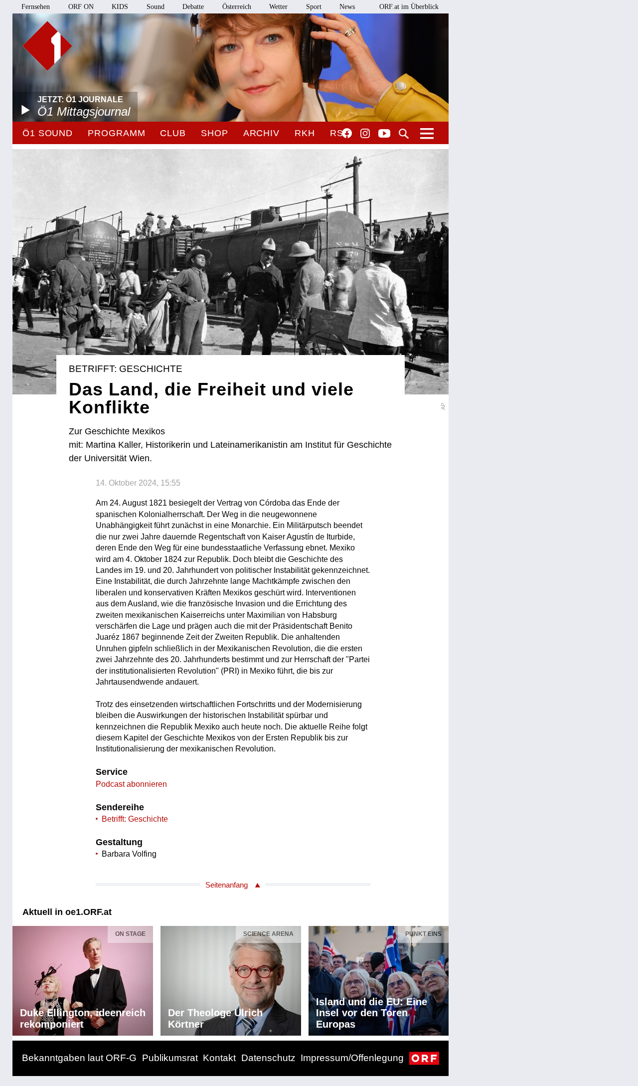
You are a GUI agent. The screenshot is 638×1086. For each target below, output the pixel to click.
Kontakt (219, 1058)
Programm (116, 133)
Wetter (278, 6)
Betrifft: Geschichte (135, 819)
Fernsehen (35, 6)
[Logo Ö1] (47, 46)
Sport (313, 6)
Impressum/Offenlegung (352, 1058)
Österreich (236, 6)
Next (441, 978)
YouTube (384, 134)
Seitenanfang (226, 885)
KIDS (120, 6)
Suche (404, 134)
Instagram (365, 134)
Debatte (193, 6)
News (347, 6)
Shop (214, 133)
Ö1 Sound (47, 133)
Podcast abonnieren (131, 784)
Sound (155, 6)
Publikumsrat (170, 1058)
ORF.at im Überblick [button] (409, 6)
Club (173, 133)
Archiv (261, 133)
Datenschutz (268, 1058)
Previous (20, 978)
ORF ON (81, 6)
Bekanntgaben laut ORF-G (79, 1058)
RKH (305, 133)
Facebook (347, 133)
